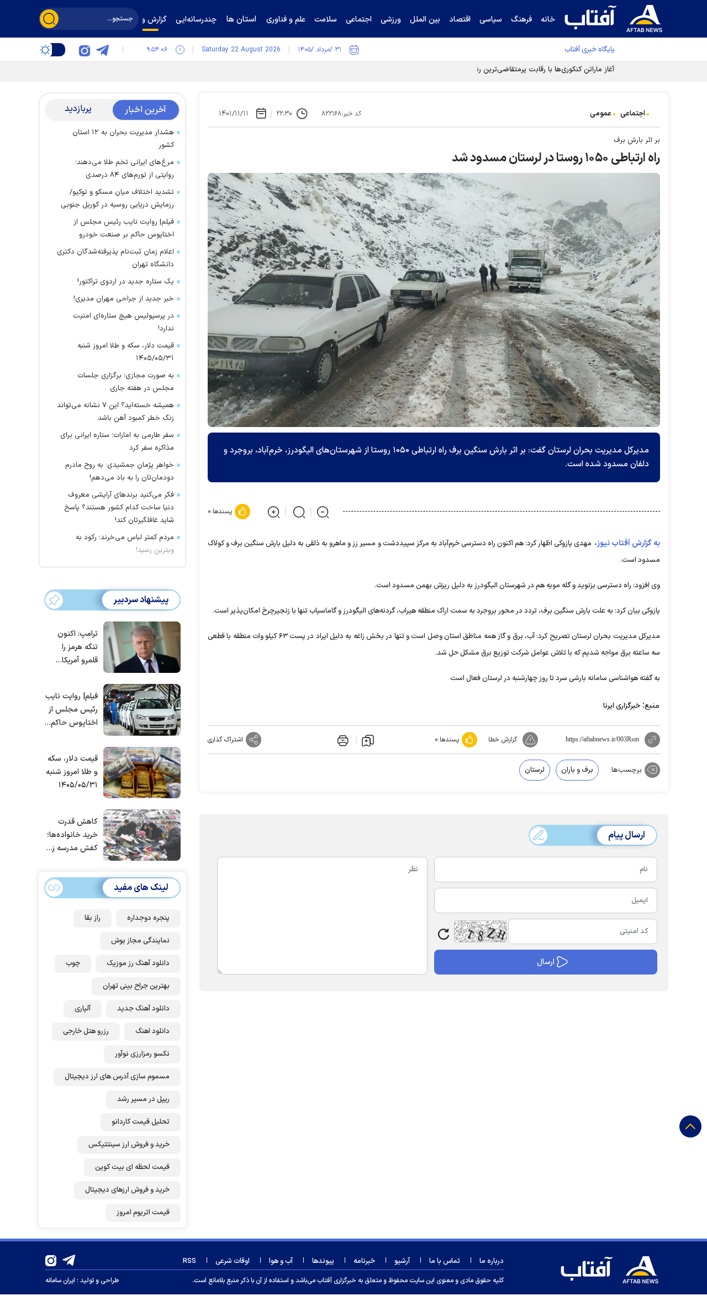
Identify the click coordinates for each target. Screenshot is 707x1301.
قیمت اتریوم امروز (143, 1212)
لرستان (535, 770)
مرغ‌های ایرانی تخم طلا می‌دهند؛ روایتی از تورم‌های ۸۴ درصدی (124, 169)
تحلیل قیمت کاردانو (141, 1122)
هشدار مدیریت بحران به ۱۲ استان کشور (123, 139)
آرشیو (402, 1261)
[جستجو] (49, 18)
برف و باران (577, 770)
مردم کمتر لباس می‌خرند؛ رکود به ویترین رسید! (125, 544)
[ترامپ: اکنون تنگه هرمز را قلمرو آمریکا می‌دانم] (139, 646)
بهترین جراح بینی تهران (136, 986)
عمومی (600, 113)
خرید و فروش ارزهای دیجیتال (127, 1189)
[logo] (615, 17)
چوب (73, 963)
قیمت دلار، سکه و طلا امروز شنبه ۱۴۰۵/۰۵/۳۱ (125, 352)
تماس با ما (444, 1261)
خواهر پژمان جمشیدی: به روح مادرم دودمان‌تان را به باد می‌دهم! (119, 471)
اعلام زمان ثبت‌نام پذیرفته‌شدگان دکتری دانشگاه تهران (115, 258)
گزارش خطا (502, 740)
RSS (189, 1261)
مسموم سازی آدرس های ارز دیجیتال (117, 1076)
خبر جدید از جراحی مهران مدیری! (123, 298)
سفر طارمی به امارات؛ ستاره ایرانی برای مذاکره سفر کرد (117, 442)
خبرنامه (364, 1261)
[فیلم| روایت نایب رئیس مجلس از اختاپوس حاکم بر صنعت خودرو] (139, 709)
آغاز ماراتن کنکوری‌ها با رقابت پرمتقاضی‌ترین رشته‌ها (537, 69)
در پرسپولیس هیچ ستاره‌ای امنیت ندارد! (123, 322)
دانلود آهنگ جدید (143, 1008)
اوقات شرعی (232, 1261)
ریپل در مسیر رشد (143, 1099)
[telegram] (102, 50)
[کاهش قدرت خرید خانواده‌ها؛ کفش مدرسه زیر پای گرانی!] (139, 834)
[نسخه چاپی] (342, 739)
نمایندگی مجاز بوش (140, 940)
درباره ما (491, 1261)
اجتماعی (632, 113)
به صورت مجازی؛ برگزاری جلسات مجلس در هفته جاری (125, 382)
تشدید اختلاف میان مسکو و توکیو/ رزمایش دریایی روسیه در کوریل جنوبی (117, 198)
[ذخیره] (367, 739)
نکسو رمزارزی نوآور (142, 1054)
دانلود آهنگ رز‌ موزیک (138, 963)
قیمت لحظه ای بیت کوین (132, 1167)
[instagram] (84, 49)
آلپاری (83, 1008)
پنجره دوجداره (148, 918)
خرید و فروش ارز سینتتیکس (129, 1144)
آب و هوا (281, 1261)
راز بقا (93, 918)
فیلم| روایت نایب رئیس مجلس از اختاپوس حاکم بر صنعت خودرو (123, 228)
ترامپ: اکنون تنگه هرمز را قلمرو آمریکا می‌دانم (77, 647)
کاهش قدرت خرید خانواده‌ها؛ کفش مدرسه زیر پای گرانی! (72, 835)
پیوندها (323, 1261)
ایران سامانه (60, 1281)
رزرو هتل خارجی (86, 1031)
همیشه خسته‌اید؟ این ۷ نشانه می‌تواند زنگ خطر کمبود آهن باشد (115, 412)
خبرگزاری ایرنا (621, 706)
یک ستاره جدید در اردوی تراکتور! (125, 281)
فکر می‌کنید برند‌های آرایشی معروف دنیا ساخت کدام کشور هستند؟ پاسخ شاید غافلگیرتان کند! (119, 507)
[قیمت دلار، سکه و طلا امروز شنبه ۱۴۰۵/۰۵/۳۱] (139, 772)
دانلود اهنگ (152, 1031)
